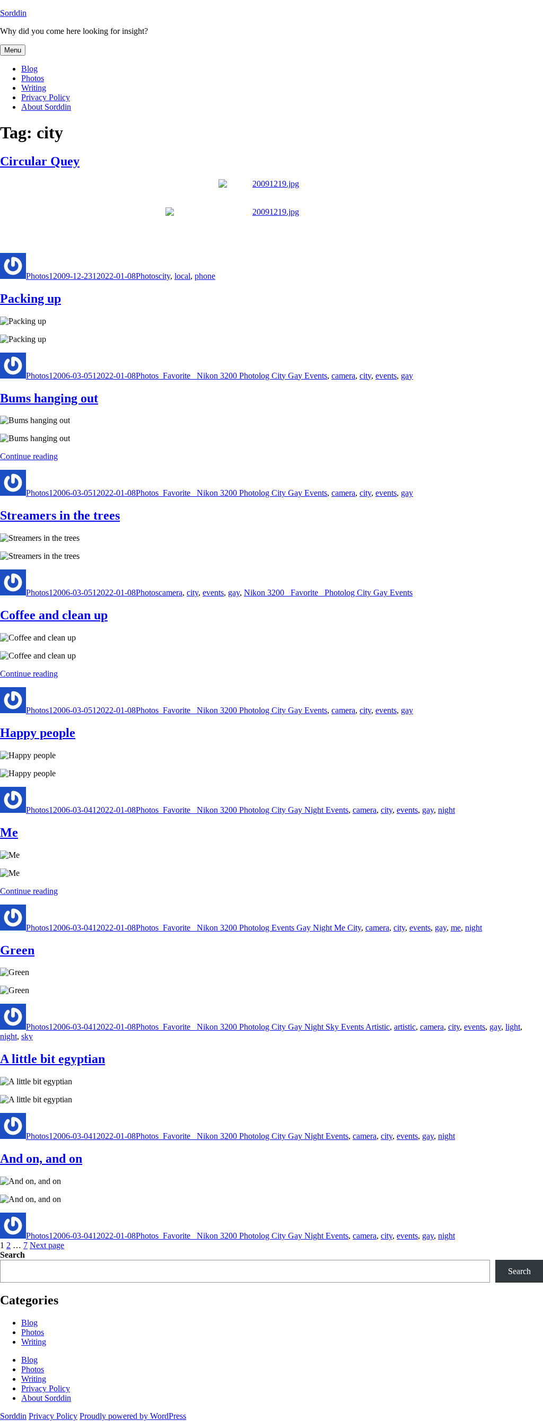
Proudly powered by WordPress (133, 1415)
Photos (32, 78)
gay (407, 375)
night (446, 809)
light (512, 1026)
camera (343, 375)
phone (205, 275)
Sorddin (13, 12)
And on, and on (41, 1158)
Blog (29, 68)
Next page (47, 1245)
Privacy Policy (45, 97)
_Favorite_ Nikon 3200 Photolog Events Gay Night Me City (260, 927)
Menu (12, 50)
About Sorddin (46, 106)
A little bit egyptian (52, 1059)
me (456, 927)
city (164, 275)
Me (9, 832)
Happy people (37, 733)
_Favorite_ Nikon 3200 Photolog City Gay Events (243, 375)
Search (12, 1254)
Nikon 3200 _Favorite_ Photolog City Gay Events (328, 592)
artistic (405, 1026)
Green (17, 950)
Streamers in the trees (60, 515)
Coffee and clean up (54, 615)
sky (27, 1036)
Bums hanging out (49, 398)
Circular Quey (40, 161)
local (182, 275)
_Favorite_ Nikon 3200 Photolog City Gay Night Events (253, 809)
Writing (33, 87)
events (386, 375)
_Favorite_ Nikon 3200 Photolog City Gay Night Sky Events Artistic (274, 1026)
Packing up (30, 298)
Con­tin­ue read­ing (29, 456)
